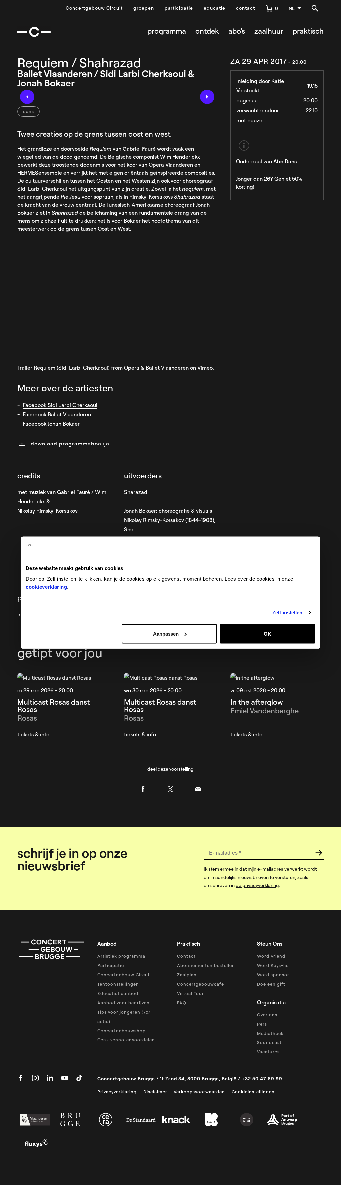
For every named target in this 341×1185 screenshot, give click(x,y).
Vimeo (205, 367)
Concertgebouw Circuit (94, 8)
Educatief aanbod (117, 993)
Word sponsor (273, 974)
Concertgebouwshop (121, 1030)
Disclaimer (155, 1091)
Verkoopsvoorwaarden (199, 1091)
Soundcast (269, 1042)
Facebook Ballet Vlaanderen (57, 414)
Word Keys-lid (273, 965)
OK (267, 633)
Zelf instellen (287, 612)
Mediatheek (270, 1033)
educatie (214, 8)
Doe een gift (271, 984)
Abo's (236, 31)
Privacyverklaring (117, 1091)
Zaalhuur (268, 31)
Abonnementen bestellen (206, 965)
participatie (179, 8)
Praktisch (308, 31)
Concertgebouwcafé (200, 984)
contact (245, 8)
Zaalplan (187, 974)
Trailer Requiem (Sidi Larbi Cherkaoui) (63, 367)
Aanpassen (166, 633)
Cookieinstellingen (253, 1091)
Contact (186, 956)
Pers (262, 1024)
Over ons (267, 1014)
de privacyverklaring (257, 885)
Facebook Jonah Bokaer (51, 423)
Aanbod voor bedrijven (123, 1002)
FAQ (181, 1002)
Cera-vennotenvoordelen (126, 1039)
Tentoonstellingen (118, 984)
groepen (143, 8)
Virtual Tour (190, 993)
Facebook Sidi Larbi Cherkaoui (60, 405)
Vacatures (268, 1051)
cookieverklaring (46, 586)
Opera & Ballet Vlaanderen (156, 367)
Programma (166, 31)
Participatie (110, 965)
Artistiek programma (121, 956)
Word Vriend (271, 956)
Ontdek (207, 31)
